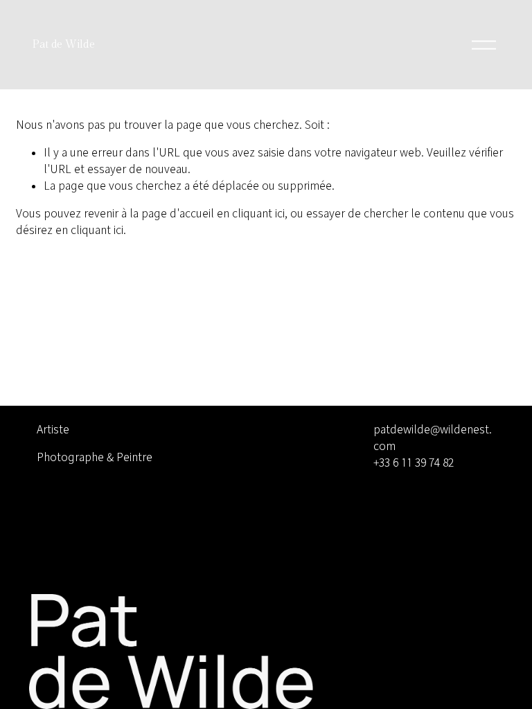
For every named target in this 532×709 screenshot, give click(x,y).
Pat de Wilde (63, 44)
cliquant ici (258, 212)
